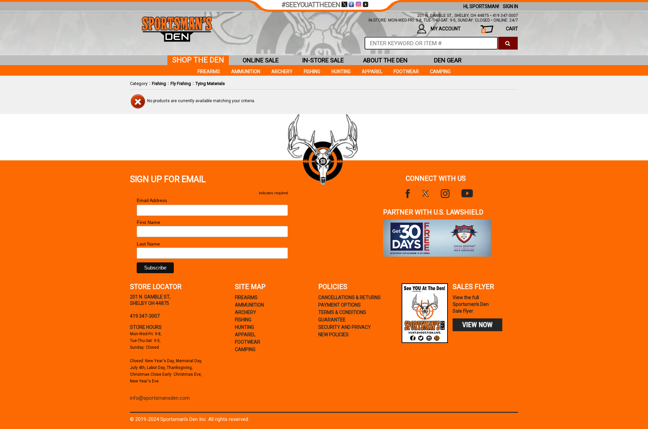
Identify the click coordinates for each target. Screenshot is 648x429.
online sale (261, 60)
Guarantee (332, 319)
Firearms (208, 71)
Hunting (341, 71)
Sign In (510, 6)
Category (138, 83)
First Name (148, 222)
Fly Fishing (180, 83)
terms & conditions (342, 312)
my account (446, 28)
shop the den (198, 60)
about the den (385, 60)
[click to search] (508, 43)
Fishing (159, 83)
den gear (448, 60)
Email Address (154, 200)
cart (500, 29)
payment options (339, 305)
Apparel (372, 71)
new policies (333, 334)
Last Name (148, 244)
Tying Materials (210, 83)
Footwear (406, 71)
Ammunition (245, 71)
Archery (282, 71)
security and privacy (344, 327)
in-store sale (323, 60)
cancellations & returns (349, 297)
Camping (440, 71)
